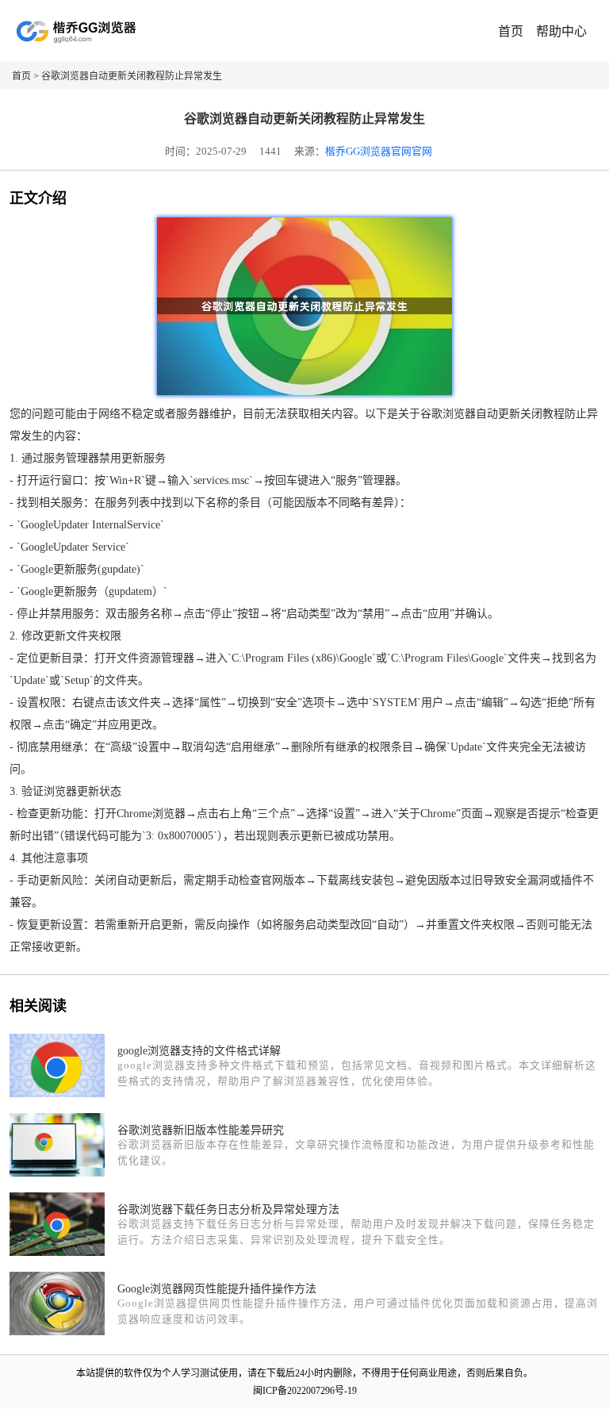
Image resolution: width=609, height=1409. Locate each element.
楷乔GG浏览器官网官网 (378, 151)
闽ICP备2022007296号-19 (305, 1390)
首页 (510, 31)
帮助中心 (561, 31)
